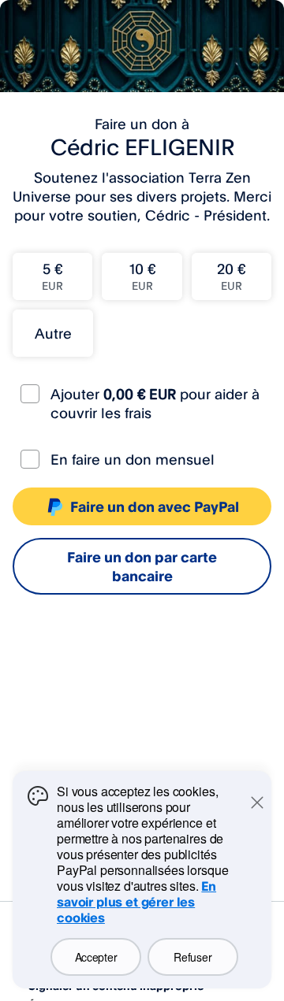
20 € (231, 276)
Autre (53, 333)
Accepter (96, 957)
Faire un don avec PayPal (154, 506)
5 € (52, 276)
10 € (142, 276)
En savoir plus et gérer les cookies (136, 901)
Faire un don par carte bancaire (142, 566)
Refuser (192, 957)
